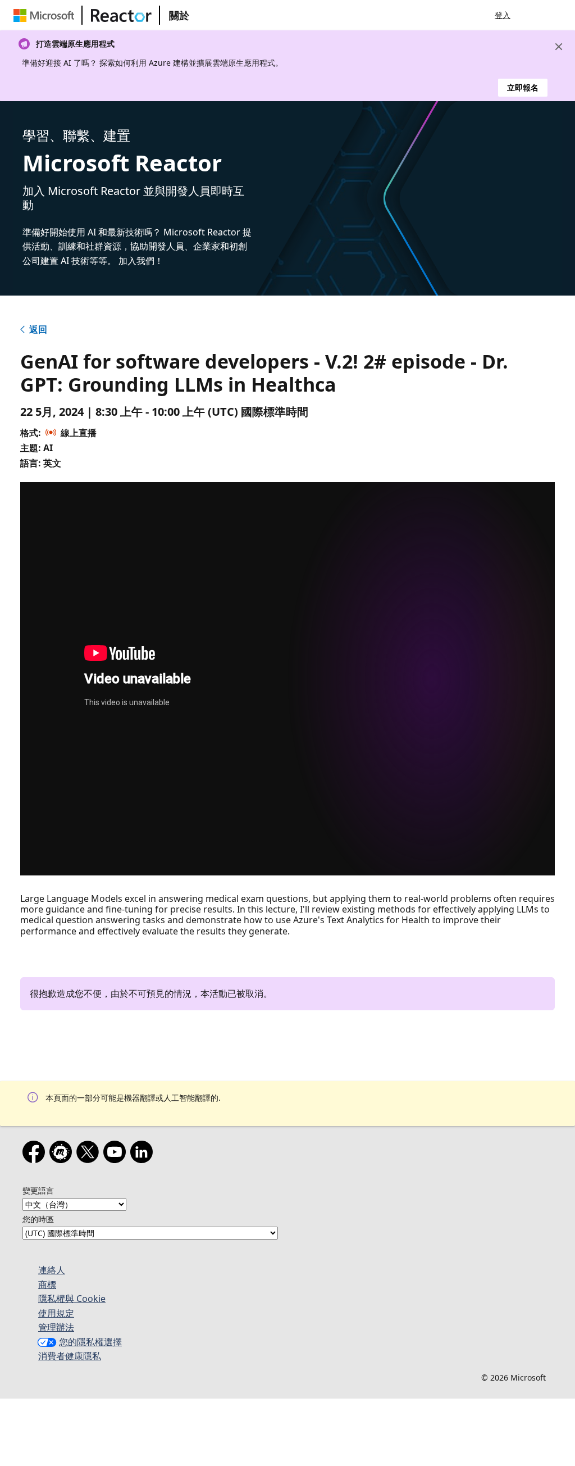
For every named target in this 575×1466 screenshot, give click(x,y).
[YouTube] (116, 1154)
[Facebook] (35, 1154)
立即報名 (523, 87)
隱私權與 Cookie (72, 1298)
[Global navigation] (533, 15)
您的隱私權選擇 (90, 1342)
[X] (89, 1154)
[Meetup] (62, 1154)
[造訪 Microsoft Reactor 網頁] (121, 15)
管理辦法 (56, 1327)
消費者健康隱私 (69, 1356)
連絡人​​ (51, 1270)
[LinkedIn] (143, 1154)
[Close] (559, 47)
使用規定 (56, 1313)
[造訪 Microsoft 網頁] (46, 15)
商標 (47, 1284)
